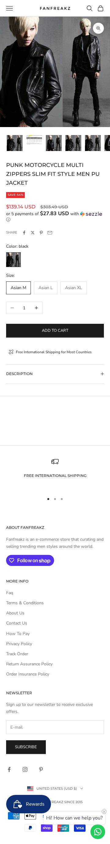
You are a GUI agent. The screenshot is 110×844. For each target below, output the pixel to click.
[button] (55, 217)
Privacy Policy (19, 644)
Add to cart (55, 330)
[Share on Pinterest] (41, 232)
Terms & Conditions (25, 603)
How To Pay (18, 634)
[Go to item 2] (34, 139)
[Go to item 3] (53, 143)
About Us (15, 613)
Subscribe (26, 747)
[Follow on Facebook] (9, 769)
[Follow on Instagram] (25, 769)
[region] (55, 473)
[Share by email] (49, 232)
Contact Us (16, 623)
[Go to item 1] (14, 143)
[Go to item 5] (92, 143)
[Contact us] (97, 831)
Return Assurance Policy (29, 664)
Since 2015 (73, 802)
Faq (9, 593)
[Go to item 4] (73, 143)
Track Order (17, 654)
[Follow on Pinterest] (41, 769)
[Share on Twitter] (32, 232)
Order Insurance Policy (27, 674)
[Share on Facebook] (24, 232)
